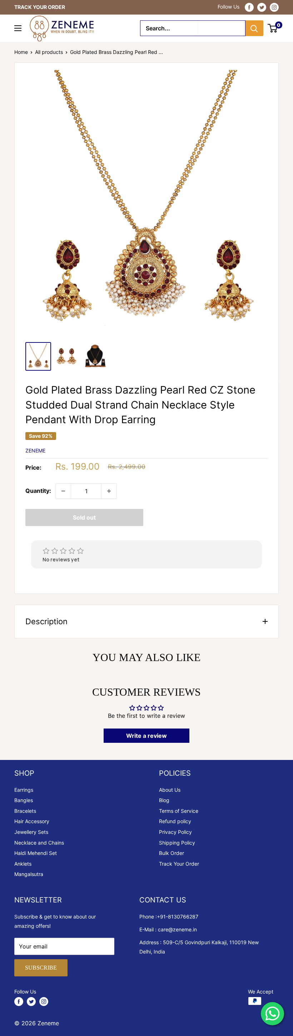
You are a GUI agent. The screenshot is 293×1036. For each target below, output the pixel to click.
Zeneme (35, 450)
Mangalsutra (28, 874)
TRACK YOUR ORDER (39, 7)
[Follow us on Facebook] (249, 7)
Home (21, 52)
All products (49, 52)
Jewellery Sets (31, 832)
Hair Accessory (31, 821)
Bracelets (25, 811)
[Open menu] (17, 28)
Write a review (146, 735)
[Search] (254, 28)
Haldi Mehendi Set (35, 853)
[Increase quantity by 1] (108, 491)
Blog (164, 800)
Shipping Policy (177, 843)
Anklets (22, 864)
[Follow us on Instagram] (274, 7)
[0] (272, 28)
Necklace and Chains (39, 843)
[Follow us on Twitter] (261, 7)
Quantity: (38, 490)
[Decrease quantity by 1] (63, 491)
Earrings (23, 790)
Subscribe (41, 968)
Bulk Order (171, 853)
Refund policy (175, 821)
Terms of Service (178, 811)
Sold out (84, 517)
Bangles (23, 800)
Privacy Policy (175, 832)
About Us (169, 790)
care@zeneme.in (177, 929)
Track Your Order (179, 864)
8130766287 (183, 917)
